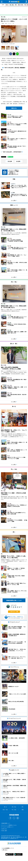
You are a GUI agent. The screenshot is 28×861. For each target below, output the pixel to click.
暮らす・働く (20, 4)
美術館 (3, 23)
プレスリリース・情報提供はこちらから (9, 825)
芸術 (6, 23)
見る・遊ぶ (12, 4)
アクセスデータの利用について (7, 826)
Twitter (14, 818)
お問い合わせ (4, 828)
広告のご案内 (4, 830)
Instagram (17, 818)
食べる (7, 4)
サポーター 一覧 (14, 611)
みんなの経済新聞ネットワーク (14, 844)
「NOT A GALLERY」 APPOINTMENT (12, 152)
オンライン (9, 23)
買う (16, 4)
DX (13, 23)
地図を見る (14, 108)
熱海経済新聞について (6, 823)
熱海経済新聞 (13, 2)
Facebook (10, 818)
